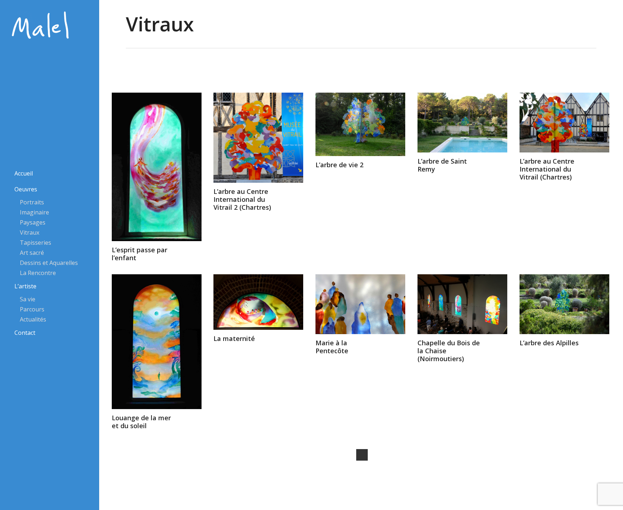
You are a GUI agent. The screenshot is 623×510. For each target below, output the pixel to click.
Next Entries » (362, 455)
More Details (158, 161)
